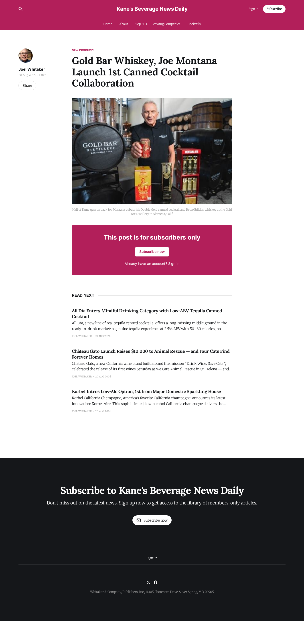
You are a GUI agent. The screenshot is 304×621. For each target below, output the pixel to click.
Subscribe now (152, 251)
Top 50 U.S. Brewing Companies (157, 24)
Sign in (254, 9)
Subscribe (274, 9)
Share (27, 85)
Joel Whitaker (31, 69)
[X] (148, 582)
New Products (83, 50)
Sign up (152, 558)
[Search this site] (20, 9)
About (123, 24)
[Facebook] (155, 582)
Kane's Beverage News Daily (152, 9)
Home (107, 24)
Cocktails (194, 24)
